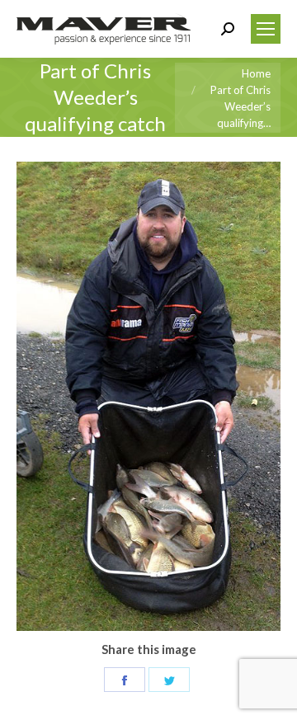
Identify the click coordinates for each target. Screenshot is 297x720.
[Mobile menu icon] (265, 29)
